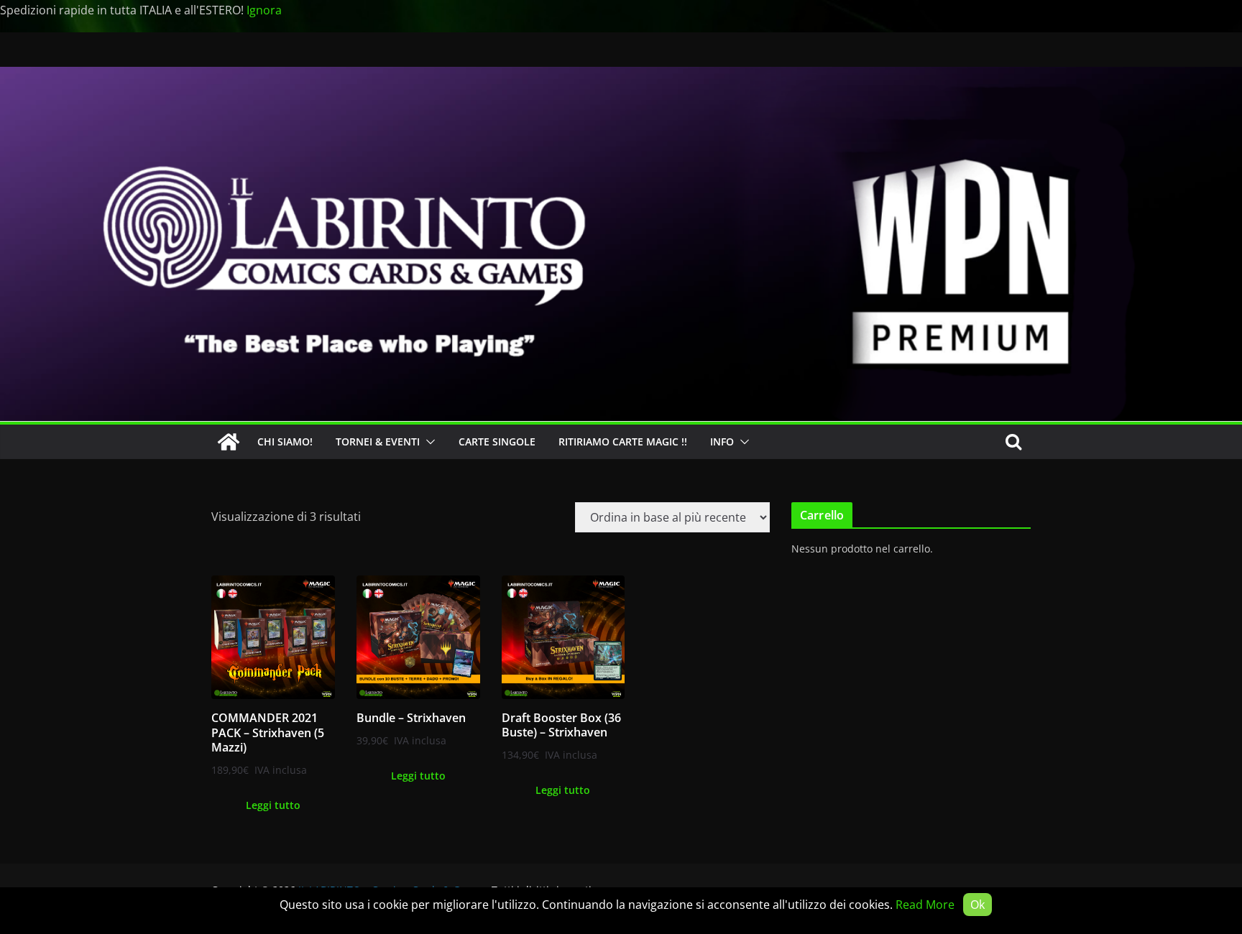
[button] (428, 442)
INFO (722, 441)
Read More (925, 904)
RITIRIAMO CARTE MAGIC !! (622, 441)
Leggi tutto (273, 805)
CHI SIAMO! (285, 441)
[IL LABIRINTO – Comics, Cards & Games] (621, 77)
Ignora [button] (264, 10)
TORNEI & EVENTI (378, 441)
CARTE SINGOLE (497, 441)
